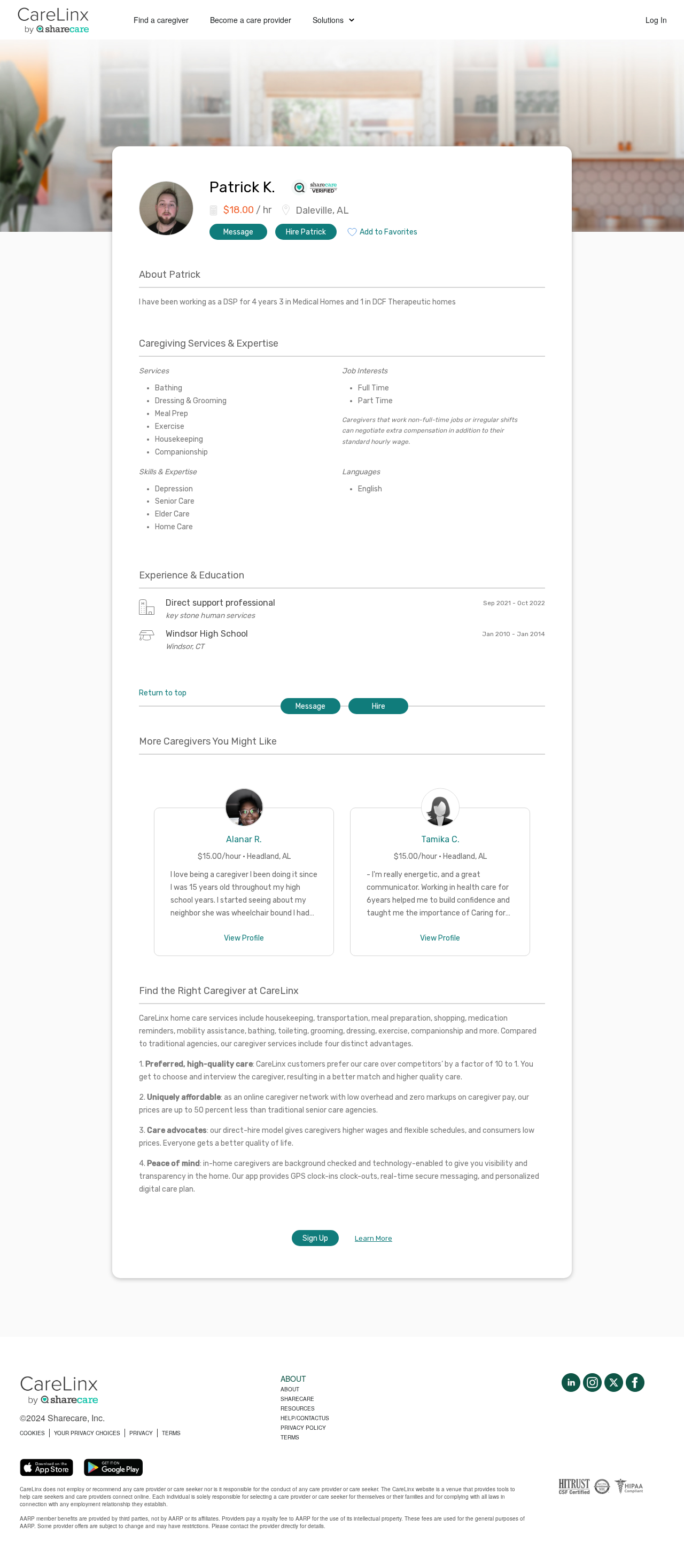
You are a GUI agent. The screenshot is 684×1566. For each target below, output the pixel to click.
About (290, 1389)
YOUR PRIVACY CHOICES (87, 1433)
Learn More (373, 1238)
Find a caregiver (161, 19)
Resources (298, 1408)
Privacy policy (303, 1427)
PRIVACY (141, 1433)
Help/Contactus (305, 1418)
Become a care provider (250, 19)
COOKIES (32, 1433)
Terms (290, 1437)
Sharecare (297, 1399)
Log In (656, 20)
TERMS (171, 1433)
